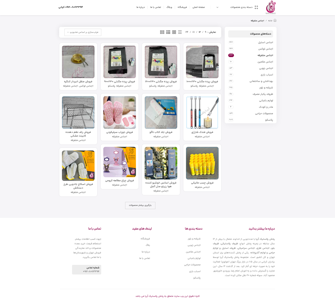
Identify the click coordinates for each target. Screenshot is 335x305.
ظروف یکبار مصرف (263, 94)
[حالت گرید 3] (168, 32)
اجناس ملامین (265, 62)
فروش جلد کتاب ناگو (161, 132)
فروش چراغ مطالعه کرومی (119, 181)
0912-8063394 (74, 7)
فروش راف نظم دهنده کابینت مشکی (78, 134)
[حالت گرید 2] (174, 32)
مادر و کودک (266, 107)
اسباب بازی (267, 75)
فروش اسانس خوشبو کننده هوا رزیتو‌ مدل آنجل (160, 185)
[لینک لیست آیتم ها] (182, 239)
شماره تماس (93, 268)
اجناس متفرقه (265, 55)
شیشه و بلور (266, 88)
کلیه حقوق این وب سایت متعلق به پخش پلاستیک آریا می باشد (167, 296)
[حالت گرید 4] (162, 32)
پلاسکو (269, 120)
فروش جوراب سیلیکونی (119, 132)
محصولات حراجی (264, 114)
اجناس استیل (265, 43)
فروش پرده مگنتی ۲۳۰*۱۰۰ (202, 82)
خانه (270, 21)
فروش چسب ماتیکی (202, 183)
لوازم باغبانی (266, 101)
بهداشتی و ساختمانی (261, 81)
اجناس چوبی (266, 68)
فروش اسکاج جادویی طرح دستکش (78, 186)
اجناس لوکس (265, 49)
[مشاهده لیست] (180, 32)
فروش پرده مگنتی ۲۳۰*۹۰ (119, 82)
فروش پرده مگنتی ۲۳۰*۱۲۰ (161, 82)
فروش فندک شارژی (202, 132)
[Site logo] (271, 7)
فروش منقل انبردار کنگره (78, 82)
